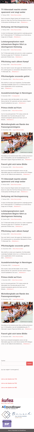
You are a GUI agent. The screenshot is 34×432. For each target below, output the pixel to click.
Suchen (3, 360)
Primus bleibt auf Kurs (11, 108)
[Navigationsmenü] (3, 1)
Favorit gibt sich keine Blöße (14, 164)
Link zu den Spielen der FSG (9, 383)
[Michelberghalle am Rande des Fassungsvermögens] (17, 142)
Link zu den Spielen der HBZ (9, 387)
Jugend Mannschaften (18, 129)
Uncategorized (15, 95)
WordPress (23, 430)
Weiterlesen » (24, 22)
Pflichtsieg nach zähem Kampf (15, 62)
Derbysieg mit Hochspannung (14, 27)
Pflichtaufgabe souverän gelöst (15, 76)
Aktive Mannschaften (16, 15)
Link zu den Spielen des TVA (9, 379)
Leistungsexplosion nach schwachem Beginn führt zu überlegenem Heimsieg (13, 44)
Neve (9, 430)
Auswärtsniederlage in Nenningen (16, 93)
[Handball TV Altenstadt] (32, 1)
